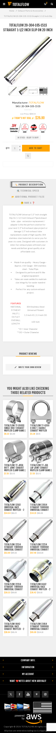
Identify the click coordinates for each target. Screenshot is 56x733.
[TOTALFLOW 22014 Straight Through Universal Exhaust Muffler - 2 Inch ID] (41, 491)
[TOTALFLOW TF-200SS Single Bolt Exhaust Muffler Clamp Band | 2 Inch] (15, 412)
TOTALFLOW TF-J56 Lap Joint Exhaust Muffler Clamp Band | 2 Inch (41, 469)
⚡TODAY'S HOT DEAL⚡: (23, 118)
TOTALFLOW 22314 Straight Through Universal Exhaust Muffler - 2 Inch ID (13, 588)
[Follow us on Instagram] (45, 694)
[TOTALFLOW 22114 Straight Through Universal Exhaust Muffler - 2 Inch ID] (15, 531)
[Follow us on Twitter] (11, 694)
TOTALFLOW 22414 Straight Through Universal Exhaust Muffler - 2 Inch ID (39, 627)
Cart (46, 3)
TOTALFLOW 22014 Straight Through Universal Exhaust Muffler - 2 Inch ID (39, 508)
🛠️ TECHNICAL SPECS (28, 190)
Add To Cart (35, 148)
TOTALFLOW (36, 102)
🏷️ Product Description (29, 184)
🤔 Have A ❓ (28, 202)
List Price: (24, 114)
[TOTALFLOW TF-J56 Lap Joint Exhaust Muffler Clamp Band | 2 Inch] (41, 452)
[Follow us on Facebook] (19, 694)
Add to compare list (28, 156)
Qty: (8, 148)
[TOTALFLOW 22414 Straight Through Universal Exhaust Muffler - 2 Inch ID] (41, 610)
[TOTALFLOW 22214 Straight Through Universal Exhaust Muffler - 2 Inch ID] (41, 531)
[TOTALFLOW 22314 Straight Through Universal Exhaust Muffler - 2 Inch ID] (15, 571)
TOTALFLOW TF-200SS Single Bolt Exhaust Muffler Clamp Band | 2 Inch (15, 429)
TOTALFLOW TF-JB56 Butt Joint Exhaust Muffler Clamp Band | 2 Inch (15, 469)
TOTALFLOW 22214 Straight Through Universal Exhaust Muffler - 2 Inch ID (39, 548)
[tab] (28, 184)
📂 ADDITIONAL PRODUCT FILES (28, 196)
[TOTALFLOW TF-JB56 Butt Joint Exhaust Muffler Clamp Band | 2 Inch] (15, 452)
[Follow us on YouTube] (28, 694)
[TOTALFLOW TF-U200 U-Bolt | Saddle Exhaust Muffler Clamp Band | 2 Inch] (41, 412)
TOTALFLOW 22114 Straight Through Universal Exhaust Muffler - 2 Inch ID (13, 548)
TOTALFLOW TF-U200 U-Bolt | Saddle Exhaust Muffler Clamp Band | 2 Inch (40, 429)
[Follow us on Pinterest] (36, 694)
